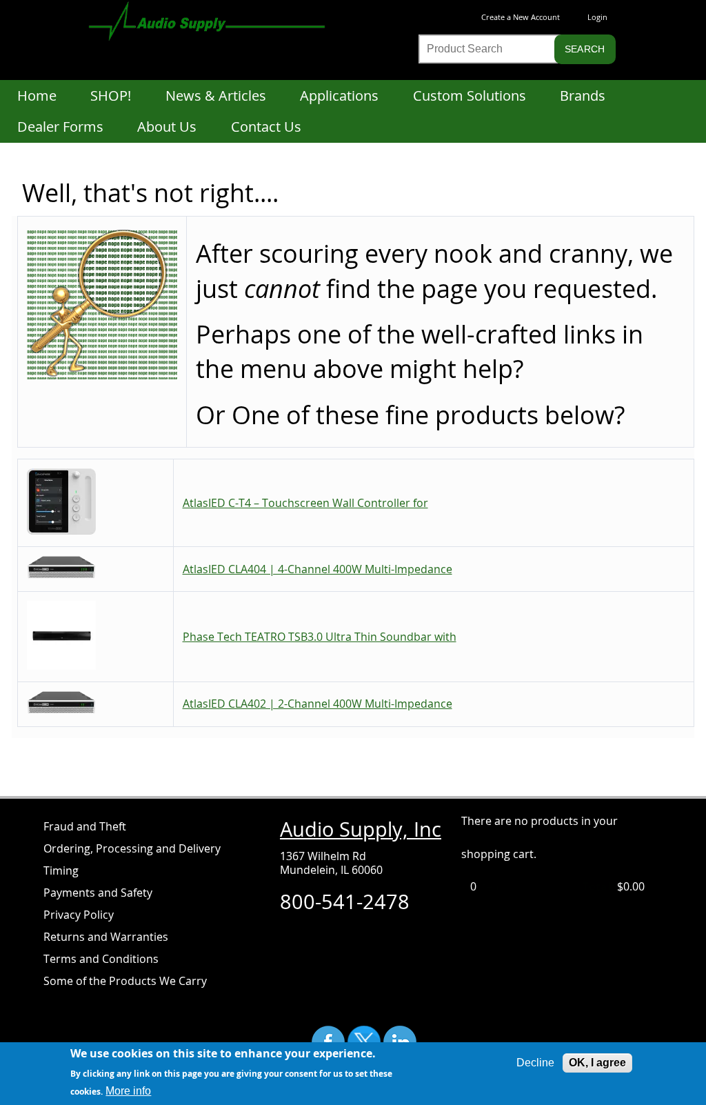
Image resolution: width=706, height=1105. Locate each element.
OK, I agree (597, 1062)
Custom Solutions (469, 95)
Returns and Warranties (105, 936)
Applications (339, 95)
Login (597, 17)
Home (37, 95)
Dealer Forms (60, 126)
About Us (166, 126)
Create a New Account (520, 17)
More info (128, 1091)
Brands (582, 95)
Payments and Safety (97, 892)
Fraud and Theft (84, 826)
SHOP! (110, 95)
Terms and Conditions (101, 958)
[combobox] (500, 48)
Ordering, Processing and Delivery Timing (132, 859)
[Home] (220, 23)
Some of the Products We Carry (125, 980)
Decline (535, 1062)
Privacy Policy (78, 914)
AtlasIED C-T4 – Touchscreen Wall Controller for (305, 502)
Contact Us (266, 126)
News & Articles (215, 95)
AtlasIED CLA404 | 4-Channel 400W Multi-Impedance (317, 569)
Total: (598, 886)
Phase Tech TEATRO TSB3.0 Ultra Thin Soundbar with (319, 636)
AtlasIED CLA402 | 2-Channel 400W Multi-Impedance (317, 703)
